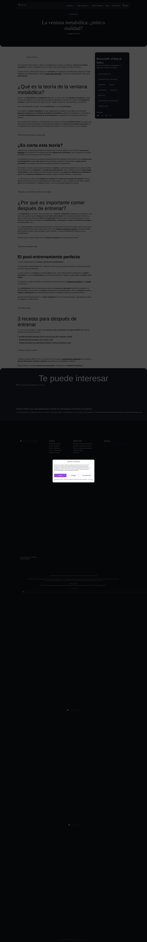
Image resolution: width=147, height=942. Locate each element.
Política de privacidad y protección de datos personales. (75, 479)
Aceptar (60, 475)
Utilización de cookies (58, 479)
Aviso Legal (90, 479)
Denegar (73, 475)
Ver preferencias (87, 475)
